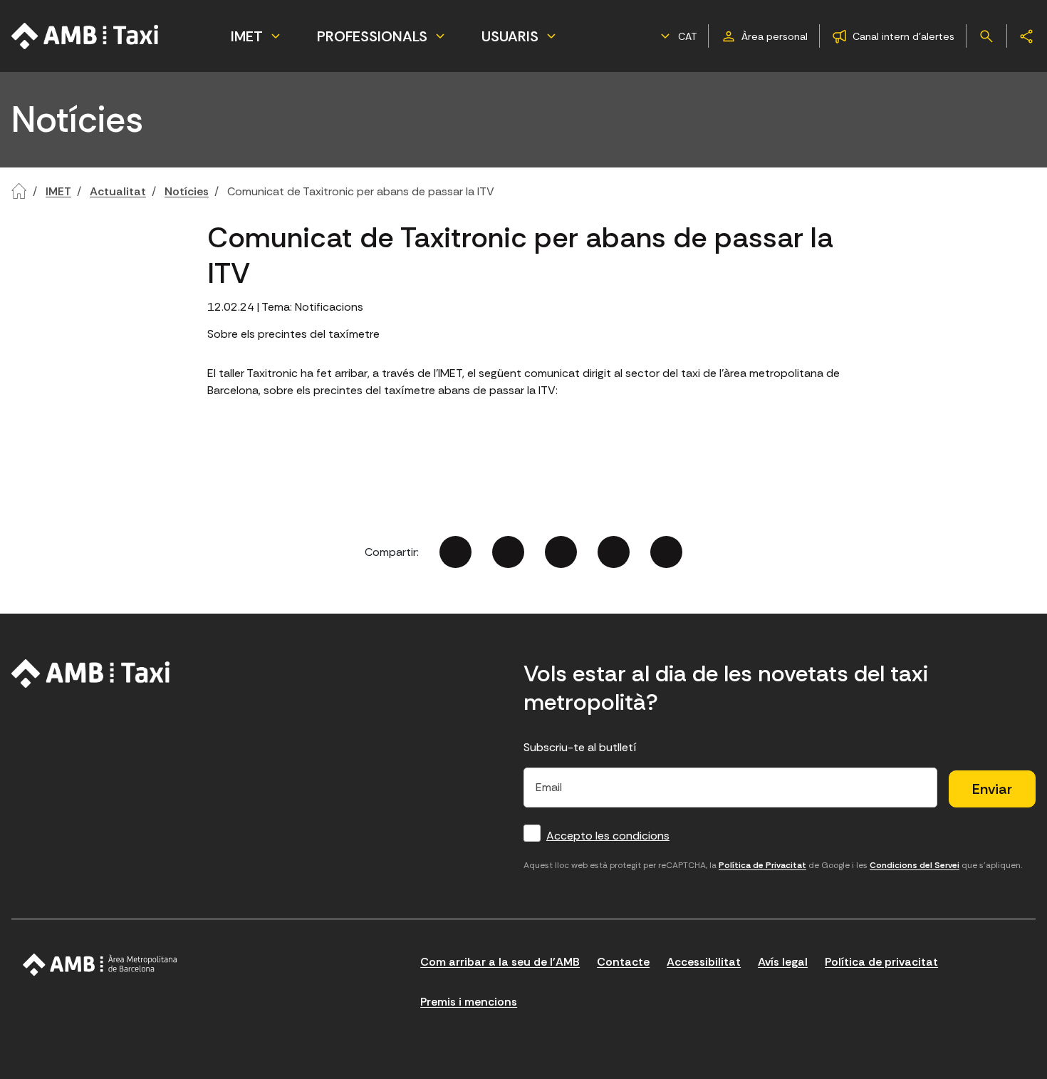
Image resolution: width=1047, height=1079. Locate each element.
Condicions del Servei (914, 865)
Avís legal (783, 961)
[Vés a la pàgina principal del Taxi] (90, 673)
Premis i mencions (468, 1001)
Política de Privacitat (762, 865)
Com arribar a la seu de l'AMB (500, 961)
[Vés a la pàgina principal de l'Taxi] (85, 36)
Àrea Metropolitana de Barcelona (100, 965)
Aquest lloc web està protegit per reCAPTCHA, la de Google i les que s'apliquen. (773, 865)
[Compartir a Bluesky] (614, 552)
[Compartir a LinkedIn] (561, 552)
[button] (677, 36)
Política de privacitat (881, 961)
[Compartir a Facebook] (455, 552)
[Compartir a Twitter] (508, 552)
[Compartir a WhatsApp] (666, 552)
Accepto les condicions (608, 835)
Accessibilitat (704, 961)
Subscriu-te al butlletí (580, 747)
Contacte (623, 961)
